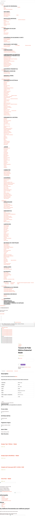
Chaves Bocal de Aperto (7, 213)
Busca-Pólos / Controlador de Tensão (9, 279)
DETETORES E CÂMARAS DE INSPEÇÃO (14, 303)
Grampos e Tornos (6, 233)
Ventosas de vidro (6, 66)
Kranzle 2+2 (5, 296)
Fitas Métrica (5, 231)
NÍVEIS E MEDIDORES (9, 302)
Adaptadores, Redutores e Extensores (9, 183)
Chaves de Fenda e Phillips (7, 274)
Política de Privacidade (5, 498)
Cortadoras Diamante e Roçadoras (8, 87)
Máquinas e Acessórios (7, 323)
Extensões (5, 278)
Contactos (3, 497)
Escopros (5, 249)
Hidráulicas (12, 283)
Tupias (5, 135)
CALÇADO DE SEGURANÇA (10, 6)
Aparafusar (5, 181)
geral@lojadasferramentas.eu (7, 491)
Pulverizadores (6, 162)
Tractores (5, 166)
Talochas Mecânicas (6, 174)
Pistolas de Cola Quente (7, 106)
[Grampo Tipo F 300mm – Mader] (4, 439)
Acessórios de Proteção (9, 45)
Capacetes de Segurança (21, 19)
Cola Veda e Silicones (7, 246)
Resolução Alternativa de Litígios (6, 500)
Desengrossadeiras (6, 92)
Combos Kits (5, 86)
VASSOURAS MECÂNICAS (10, 294)
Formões (5, 232)
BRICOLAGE (3, 299)
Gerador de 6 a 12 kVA (7, 73)
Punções (5, 258)
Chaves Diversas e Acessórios (8, 217)
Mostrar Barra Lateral (5, 327)
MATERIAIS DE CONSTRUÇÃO (11, 243)
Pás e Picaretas (6, 251)
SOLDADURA (4, 27)
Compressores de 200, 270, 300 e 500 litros (10, 52)
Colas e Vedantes (6, 245)
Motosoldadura (6, 34)
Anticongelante (12, 282)
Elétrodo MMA (6, 29)
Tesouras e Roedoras (7, 141)
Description (3, 371)
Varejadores (5, 167)
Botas (4, 7)
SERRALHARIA (7, 267)
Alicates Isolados (6, 272)
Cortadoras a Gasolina (7, 171)
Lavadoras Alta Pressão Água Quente (9, 290)
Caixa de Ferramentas (7, 273)
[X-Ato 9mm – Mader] (4, 473)
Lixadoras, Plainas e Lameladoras (8, 134)
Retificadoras (5, 108)
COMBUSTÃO (7, 170)
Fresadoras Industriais (7, 97)
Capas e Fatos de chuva (7, 12)
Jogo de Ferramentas (7, 206)
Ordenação (5, 237)
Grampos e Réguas (6, 193)
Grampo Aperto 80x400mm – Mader (10, 455)
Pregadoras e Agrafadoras (7, 129)
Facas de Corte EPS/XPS (7, 250)
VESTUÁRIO (7, 12)
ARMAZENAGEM (8, 202)
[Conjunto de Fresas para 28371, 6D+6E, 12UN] (4, 462)
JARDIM (6, 147)
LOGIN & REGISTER (2, 305)
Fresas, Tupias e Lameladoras (8, 96)
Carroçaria (32, 282)
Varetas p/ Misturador (7, 264)
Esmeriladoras (6, 95)
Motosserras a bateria (7, 157)
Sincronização (7, 283)
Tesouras (5, 165)
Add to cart (23, 364)
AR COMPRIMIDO (4, 48)
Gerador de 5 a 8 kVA (7, 76)
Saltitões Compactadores (7, 173)
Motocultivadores (6, 155)
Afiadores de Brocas (6, 81)
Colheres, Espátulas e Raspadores (8, 247)
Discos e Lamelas (6, 188)
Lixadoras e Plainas (6, 100)
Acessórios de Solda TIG (7, 38)
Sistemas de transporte (7, 197)
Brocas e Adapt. (6, 185)
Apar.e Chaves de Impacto (7, 120)
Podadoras (5, 161)
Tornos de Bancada (6, 268)
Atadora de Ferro (6, 121)
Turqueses (5, 252)
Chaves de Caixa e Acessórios (8, 219)
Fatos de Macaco (6, 16)
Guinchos (5, 98)
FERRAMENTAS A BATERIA (11, 117)
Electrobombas (6, 152)
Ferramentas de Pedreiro (7, 263)
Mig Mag (5, 30)
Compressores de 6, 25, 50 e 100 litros (9, 51)
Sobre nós (3, 496)
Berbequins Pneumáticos (7, 57)
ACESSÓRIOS (7, 178)
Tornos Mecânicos (6, 112)
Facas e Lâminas (6, 228)
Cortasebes (5, 151)
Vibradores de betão (6, 113)
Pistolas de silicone (6, 130)
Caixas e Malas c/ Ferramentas (8, 205)
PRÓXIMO (19, 346)
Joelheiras (5, 25)
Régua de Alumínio (13, 260)
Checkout (3, 504)
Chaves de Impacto (6, 218)
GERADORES (3, 70)
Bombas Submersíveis (7, 148)
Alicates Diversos (6, 282)
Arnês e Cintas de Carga (11, 19)
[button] (33, 322)
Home (2, 323)
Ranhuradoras (6, 144)
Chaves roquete (6, 143)
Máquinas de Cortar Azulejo (8, 254)
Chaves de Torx (6, 227)
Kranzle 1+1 (5, 295)
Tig (4, 31)
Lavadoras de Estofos (7, 99)
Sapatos (5, 8)
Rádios (5, 139)
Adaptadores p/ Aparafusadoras (8, 184)
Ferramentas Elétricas (14, 323)
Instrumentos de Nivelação (7, 238)
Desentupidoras (6, 93)
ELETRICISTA (7, 271)
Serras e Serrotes (6, 230)
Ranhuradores (7, 260)
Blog (2, 505)
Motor (18, 283)
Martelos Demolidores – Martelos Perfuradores (10, 104)
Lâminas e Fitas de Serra (7, 196)
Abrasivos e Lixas (6, 180)
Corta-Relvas (5, 150)
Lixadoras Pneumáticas (7, 60)
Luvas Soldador (17, 45)
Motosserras (5, 156)
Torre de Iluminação (6, 175)
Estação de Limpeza (14, 95)
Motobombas (5, 154)
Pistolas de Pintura (6, 62)
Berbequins (5, 83)
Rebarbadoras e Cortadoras (7, 107)
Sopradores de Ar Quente (7, 111)
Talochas (5, 253)
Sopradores (5, 163)
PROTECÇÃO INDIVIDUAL (10, 18)
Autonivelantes (6, 261)
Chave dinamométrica (7, 85)
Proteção (5, 239)
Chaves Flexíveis (6, 215)
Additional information (10, 371)
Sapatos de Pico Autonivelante (8, 9)
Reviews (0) (16, 371)
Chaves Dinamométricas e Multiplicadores (9, 214)
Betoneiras (5, 84)
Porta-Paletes (6, 203)
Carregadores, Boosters (20, 282)
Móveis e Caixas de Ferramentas (8, 207)
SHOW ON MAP (2, 313)
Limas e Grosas (6, 240)
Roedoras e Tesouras (7, 109)
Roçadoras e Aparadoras (7, 164)
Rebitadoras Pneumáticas (7, 63)
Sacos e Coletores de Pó (7, 186)
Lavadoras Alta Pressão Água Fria (8, 288)
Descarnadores (6, 275)
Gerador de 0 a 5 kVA (7, 72)
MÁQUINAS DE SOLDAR (10, 28)
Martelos (5, 127)
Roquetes (5, 220)
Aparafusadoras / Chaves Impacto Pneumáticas (10, 58)
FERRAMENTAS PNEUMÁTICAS (12, 55)
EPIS (2, 5)
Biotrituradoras (6, 149)
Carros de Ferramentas (7, 204)
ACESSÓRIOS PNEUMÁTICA (11, 69)
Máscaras (5, 20)
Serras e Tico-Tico (7, 110)
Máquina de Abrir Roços (7, 103)
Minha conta (3, 503)
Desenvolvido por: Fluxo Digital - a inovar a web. (6, 514)
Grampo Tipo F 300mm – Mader (9, 444)
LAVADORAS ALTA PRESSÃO (11, 287)
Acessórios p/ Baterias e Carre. (8, 182)
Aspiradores (5, 82)
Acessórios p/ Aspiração (7, 178)
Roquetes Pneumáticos (7, 65)
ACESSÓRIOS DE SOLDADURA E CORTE (13, 37)
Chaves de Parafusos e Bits (7, 216)
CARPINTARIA (7, 224)
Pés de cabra (5, 259)
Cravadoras (5, 90)
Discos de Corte (6, 187)
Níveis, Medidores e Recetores (8, 128)
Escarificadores (6, 153)
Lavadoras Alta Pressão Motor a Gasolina (9, 291)
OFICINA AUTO (7, 281)
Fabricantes (3, 506)
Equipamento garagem (27, 282)
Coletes (17, 15)
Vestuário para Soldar (7, 46)
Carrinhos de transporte (7, 208)
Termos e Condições (5, 499)
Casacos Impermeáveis (7, 15)
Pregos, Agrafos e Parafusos (8, 195)
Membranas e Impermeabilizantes (8, 255)
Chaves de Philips (6, 226)
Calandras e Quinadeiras (7, 91)
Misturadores (5, 105)
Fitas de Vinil (5, 229)
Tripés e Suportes (6, 198)
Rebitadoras (5, 136)
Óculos (5, 22)
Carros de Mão (6, 122)
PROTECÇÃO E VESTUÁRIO (10, 44)
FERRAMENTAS (4, 200)
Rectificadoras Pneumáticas (8, 64)
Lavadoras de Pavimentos (14, 98)
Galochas (19, 7)
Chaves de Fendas (6, 225)
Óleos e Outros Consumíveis (8, 269)
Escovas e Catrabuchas (7, 190)
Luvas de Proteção (6, 21)
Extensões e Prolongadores (8, 189)
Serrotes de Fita (14, 110)
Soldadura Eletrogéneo (7, 41)
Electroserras (5, 158)
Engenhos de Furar (6, 94)
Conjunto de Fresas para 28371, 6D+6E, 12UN (12, 467)
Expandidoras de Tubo (7, 126)
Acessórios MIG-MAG (7, 39)
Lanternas (5, 140)
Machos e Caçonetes (7, 221)
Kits (4, 125)
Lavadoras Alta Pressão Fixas (8, 289)
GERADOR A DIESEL (9, 76)
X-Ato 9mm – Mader (6, 478)
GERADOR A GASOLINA (9, 71)
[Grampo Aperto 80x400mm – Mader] (4, 450)
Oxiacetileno (5, 40)
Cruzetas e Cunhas (6, 248)
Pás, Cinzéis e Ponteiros (7, 194)
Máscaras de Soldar (28, 45)
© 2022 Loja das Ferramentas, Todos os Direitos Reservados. (8, 513)
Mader (16, 376)
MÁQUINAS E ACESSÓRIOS (6, 79)
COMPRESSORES (8, 50)
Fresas (5, 191)
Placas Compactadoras (7, 172)
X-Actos (5, 262)
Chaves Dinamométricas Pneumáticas (9, 61)
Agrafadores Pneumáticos (7, 56)
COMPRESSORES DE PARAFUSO (12, 54)
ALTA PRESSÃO (4, 286)
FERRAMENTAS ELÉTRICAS (11, 80)
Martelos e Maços (6, 236)
